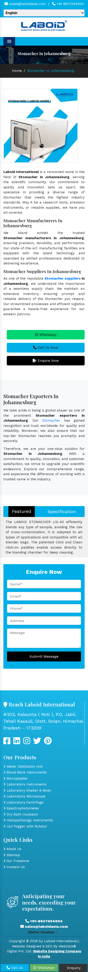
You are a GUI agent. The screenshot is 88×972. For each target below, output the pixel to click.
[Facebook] (6, 743)
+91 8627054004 (70, 4)
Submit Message (44, 656)
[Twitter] (16, 743)
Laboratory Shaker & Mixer (28, 790)
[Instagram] (26, 743)
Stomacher (51, 420)
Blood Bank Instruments (26, 772)
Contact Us (15, 867)
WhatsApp (47, 335)
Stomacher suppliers (62, 278)
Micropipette (16, 778)
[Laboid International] (44, 25)
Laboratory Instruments (25, 784)
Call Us (16, 968)
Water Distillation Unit (24, 766)
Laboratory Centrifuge (24, 802)
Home (17, 71)
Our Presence (17, 861)
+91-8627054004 (46, 921)
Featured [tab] (21, 511)
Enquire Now (48, 361)
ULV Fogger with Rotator (26, 826)
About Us (13, 849)
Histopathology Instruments (29, 820)
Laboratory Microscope (25, 796)
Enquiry (73, 968)
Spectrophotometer (22, 808)
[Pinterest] (48, 743)
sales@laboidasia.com (27, 4)
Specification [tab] (62, 511)
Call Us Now (47, 348)
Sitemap (12, 855)
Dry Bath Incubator (21, 814)
